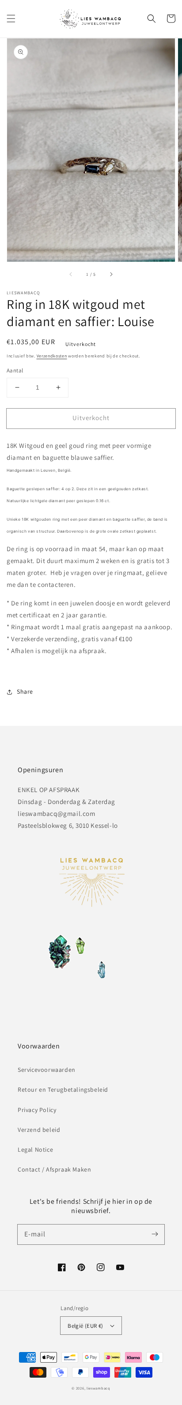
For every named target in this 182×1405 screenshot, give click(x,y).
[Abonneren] (154, 1234)
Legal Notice (35, 1149)
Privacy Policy (37, 1110)
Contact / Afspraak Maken (54, 1169)
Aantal (15, 370)
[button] (11, 18)
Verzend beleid (39, 1130)
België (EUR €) (85, 1326)
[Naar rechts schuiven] (111, 274)
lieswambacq (98, 1388)
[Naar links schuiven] (71, 274)
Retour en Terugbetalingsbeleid (63, 1089)
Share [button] (25, 691)
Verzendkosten (52, 356)
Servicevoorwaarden (47, 1070)
